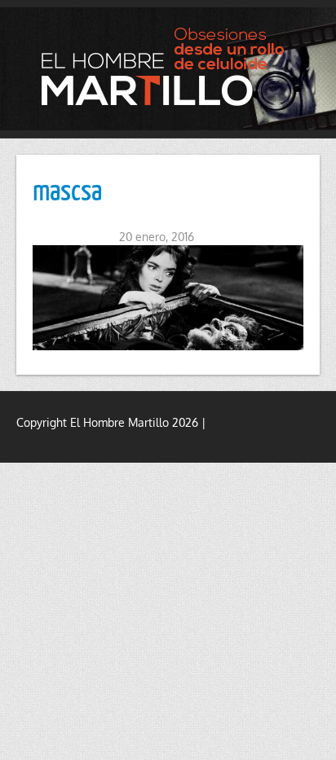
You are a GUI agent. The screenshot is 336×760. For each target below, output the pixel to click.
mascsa (67, 189)
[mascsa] (168, 297)
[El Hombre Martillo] (168, 66)
